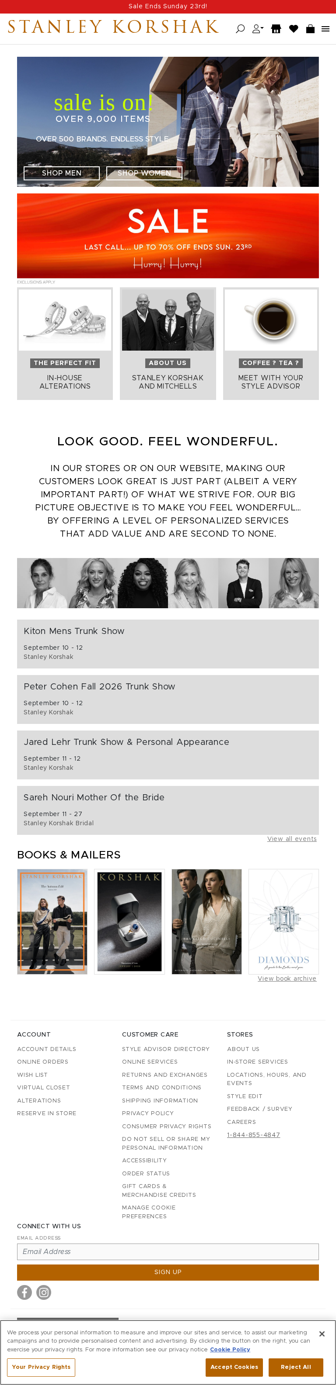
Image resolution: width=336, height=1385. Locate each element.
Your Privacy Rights (41, 1367)
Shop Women (145, 173)
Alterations (39, 1101)
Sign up (168, 1272)
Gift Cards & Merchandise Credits (159, 1191)
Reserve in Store (47, 1113)
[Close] (322, 1334)
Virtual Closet (43, 1088)
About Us (243, 1049)
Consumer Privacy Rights (166, 1127)
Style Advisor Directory (166, 1049)
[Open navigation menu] (325, 29)
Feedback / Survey (260, 1109)
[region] (168, 1352)
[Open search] (240, 29)
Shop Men (62, 173)
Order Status (146, 1174)
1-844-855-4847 (253, 1135)
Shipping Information (160, 1101)
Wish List (32, 1075)
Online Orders (43, 1062)
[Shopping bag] (310, 29)
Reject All (296, 1367)
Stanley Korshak (113, 29)
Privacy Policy (148, 1113)
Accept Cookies (234, 1367)
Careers (241, 1122)
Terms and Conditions (162, 1088)
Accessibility (144, 1161)
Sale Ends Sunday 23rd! (168, 6)
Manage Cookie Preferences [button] (149, 1212)
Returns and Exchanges (165, 1075)
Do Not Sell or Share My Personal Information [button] (166, 1144)
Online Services (150, 1062)
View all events (292, 839)
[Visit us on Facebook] (24, 1292)
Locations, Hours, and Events (267, 1079)
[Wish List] (294, 29)
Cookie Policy (230, 1350)
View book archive (287, 979)
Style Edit (245, 1096)
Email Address (39, 1238)
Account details (46, 1049)
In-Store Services (257, 1062)
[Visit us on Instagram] (43, 1292)
